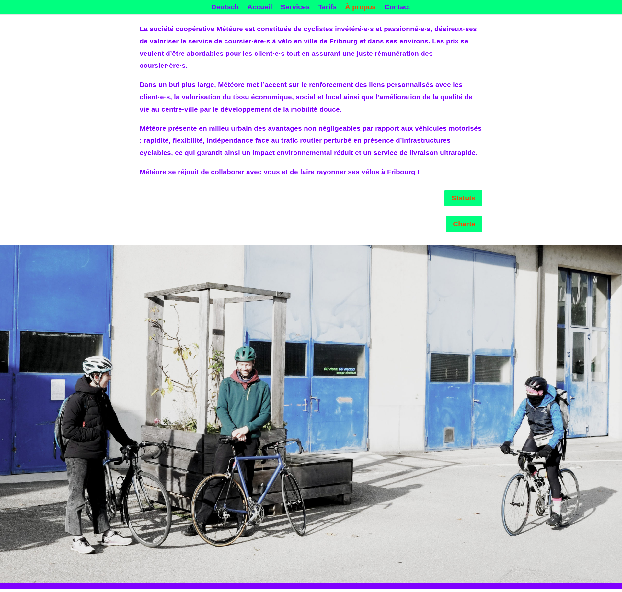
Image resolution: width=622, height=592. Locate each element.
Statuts (463, 198)
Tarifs (327, 8)
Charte (464, 224)
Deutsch (225, 8)
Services (295, 8)
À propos (360, 8)
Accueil (259, 8)
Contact (397, 8)
